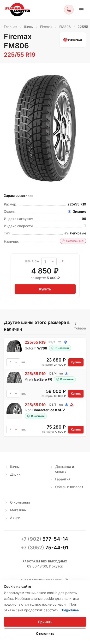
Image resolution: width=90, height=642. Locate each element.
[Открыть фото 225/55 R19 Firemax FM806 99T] (45, 128)
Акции (15, 518)
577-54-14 (44, 539)
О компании (20, 502)
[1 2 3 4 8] (13, 362)
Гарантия (62, 479)
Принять (45, 622)
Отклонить (45, 633)
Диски (15, 474)
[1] (49, 261)
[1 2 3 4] (13, 393)
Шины (14, 466)
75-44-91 (44, 548)
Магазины (18, 510)
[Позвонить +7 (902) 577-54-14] (69, 9)
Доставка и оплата (64, 468)
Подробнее (69, 610)
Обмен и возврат (69, 487)
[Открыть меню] (81, 9)
